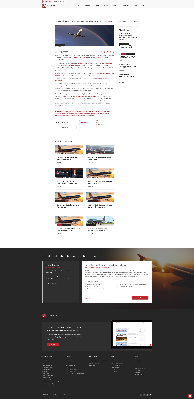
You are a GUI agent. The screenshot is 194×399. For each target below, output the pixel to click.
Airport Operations (90, 115)
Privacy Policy (138, 370)
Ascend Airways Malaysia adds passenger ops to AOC (128, 46)
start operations (104, 73)
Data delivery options (94, 363)
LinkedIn (101, 52)
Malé (103, 57)
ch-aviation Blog (115, 361)
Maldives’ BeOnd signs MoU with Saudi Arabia (99, 159)
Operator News (46, 359)
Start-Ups (62, 115)
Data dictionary (92, 365)
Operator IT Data (46, 371)
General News (72, 16)
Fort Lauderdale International (61, 113)
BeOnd (98, 57)
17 (79, 129)
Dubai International (92, 96)
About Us (113, 359)
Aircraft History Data (47, 377)
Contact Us (114, 371)
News (78, 5)
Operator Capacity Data (48, 369)
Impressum (137, 372)
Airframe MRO (125, 5)
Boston (86, 78)
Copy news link (110, 52)
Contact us (87, 298)
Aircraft (106, 5)
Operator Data (45, 361)
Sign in (142, 5)
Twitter (144, 395)
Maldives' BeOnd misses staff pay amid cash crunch (100, 182)
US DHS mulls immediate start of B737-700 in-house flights (127, 67)
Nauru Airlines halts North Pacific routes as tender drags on (127, 78)
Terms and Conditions (140, 368)
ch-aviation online (47, 1)
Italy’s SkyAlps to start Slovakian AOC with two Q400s (128, 36)
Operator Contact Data (48, 365)
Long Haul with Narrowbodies (72, 115)
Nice (78, 65)
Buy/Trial (135, 5)
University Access (115, 365)
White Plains (91, 78)
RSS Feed (113, 52)
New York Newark (107, 63)
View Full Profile (66, 127)
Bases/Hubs (82, 115)
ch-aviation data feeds (94, 359)
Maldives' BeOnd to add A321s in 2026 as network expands (68, 230)
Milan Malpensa (69, 65)
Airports (115, 5)
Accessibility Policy (139, 374)
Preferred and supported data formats (98, 361)
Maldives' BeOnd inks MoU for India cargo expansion (67, 159)
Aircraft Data (45, 373)
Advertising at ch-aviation (117, 363)
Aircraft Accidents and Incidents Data (51, 381)
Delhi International (79, 96)
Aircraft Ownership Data (48, 375)
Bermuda (66, 60)
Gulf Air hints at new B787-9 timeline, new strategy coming (68, 182)
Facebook (107, 52)
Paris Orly (85, 57)
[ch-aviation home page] (50, 6)
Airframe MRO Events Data (48, 386)
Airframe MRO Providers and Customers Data (53, 384)
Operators (87, 5)
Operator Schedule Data (48, 367)
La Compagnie (75, 57)
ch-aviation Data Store (59, 1)
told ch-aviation (84, 83)
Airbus (70, 90)
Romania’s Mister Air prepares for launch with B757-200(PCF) (128, 56)
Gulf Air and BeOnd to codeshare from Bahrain (68, 206)
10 (96, 126)
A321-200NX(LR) (83, 63)
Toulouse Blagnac (81, 111)
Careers (113, 369)
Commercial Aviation (62, 16)
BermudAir (58, 60)
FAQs (136, 359)
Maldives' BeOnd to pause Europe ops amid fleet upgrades (100, 206)
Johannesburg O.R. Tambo (99, 68)
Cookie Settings (138, 361)
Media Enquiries (115, 367)
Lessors (97, 5)
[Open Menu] (149, 5)
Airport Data (45, 363)
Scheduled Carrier (83, 122)
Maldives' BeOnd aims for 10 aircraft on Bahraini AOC (98, 230)
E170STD (57, 76)
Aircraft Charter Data (47, 379)
